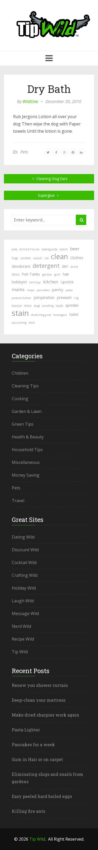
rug (76, 298)
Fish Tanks (31, 274)
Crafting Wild (24, 575)
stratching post (41, 315)
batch (64, 249)
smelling (48, 306)
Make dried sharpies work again (45, 715)
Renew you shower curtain (40, 685)
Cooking (20, 398)
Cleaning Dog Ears (51, 178)
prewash (64, 297)
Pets (24, 152)
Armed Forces (29, 249)
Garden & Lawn (27, 411)
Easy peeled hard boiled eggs (42, 796)
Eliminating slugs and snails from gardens (47, 777)
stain (20, 313)
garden (47, 274)
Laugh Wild (23, 601)
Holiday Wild (24, 588)
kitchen (50, 282)
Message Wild (25, 613)
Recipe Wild (23, 639)
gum (57, 274)
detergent (46, 265)
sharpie (17, 306)
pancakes (43, 290)
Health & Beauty (28, 437)
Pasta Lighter (26, 729)
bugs (15, 258)
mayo (30, 290)
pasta (69, 290)
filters (15, 274)
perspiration (44, 297)
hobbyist (19, 281)
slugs (37, 306)
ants (14, 249)
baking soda (49, 249)
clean (59, 256)
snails (59, 306)
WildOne (30, 101)
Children (20, 373)
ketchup (35, 282)
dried (74, 267)
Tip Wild (20, 652)
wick (32, 322)
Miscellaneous (26, 462)
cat (46, 258)
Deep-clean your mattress (38, 700)
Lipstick (66, 281)
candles (25, 258)
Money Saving (25, 475)
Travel (18, 500)
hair (66, 274)
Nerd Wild (21, 626)
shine (28, 306)
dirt (65, 266)
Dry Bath (49, 89)
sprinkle (71, 305)
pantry (57, 289)
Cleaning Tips (25, 386)
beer (74, 249)
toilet (73, 314)
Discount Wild (25, 550)
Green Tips (22, 424)
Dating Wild (23, 537)
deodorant (21, 266)
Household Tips (27, 449)
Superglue (47, 195)
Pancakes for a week (33, 744)
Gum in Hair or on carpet (37, 759)
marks (18, 289)
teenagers (60, 315)
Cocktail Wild (24, 562)
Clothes (76, 257)
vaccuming (19, 322)
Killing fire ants (28, 811)
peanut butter (21, 298)
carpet (37, 258)
